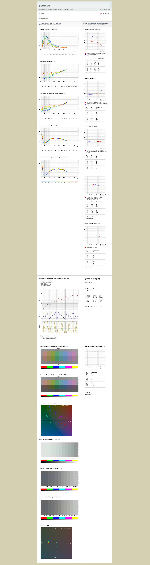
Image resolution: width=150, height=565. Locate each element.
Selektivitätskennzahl (87, 24)
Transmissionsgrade (92, 23)
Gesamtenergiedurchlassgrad (103, 23)
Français (105, 9)
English (109, 9)
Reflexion (47, 23)
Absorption (52, 23)
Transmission (41, 23)
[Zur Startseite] (74, 4)
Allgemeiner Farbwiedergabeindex (99, 24)
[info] (104, 53)
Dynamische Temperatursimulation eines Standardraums (50, 24)
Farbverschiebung (58, 23)
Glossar (71, 9)
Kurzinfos (85, 23)
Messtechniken (66, 9)
